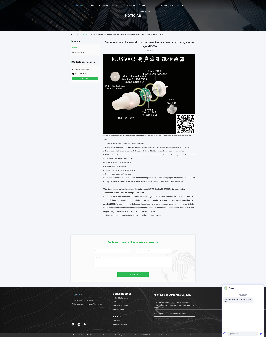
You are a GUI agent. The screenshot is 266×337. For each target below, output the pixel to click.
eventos (163, 5)
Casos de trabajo (78, 52)
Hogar (92, 5)
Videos (115, 5)
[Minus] (261, 288)
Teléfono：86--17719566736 (83, 300)
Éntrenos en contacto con (144, 6)
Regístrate (190, 319)
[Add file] (224, 333)
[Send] (260, 333)
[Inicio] (79, 5)
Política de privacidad (80, 335)
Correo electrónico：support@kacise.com (88, 304)
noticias (84, 34)
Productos (103, 5)
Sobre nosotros (128, 5)
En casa (76, 34)
